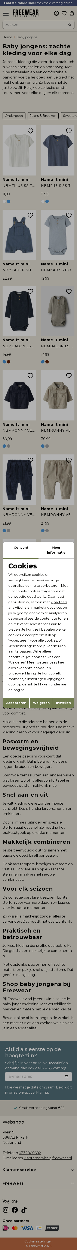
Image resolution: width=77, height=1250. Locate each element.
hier (61, 662)
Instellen (63, 703)
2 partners (59, 602)
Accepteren (16, 703)
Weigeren (41, 703)
